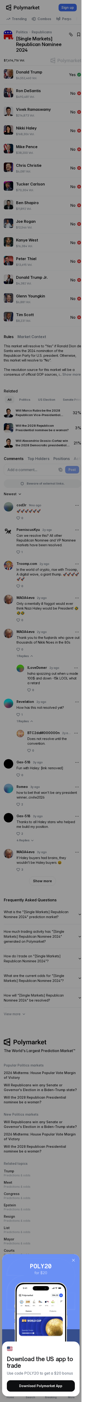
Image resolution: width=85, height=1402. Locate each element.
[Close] (73, 1260)
